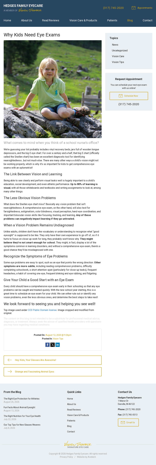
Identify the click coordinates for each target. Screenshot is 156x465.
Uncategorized (120, 50)
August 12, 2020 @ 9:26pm (58, 335)
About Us (26, 20)
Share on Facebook (47, 345)
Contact (147, 20)
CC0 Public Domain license (42, 310)
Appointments (144, 7)
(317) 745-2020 (113, 8)
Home (7, 20)
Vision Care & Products (83, 20)
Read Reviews (50, 20)
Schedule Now (131, 96)
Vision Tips (58, 338)
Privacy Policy (66, 457)
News (115, 44)
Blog (130, 20)
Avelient (92, 457)
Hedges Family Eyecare (77, 454)
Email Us (130, 422)
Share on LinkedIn (57, 345)
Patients (112, 20)
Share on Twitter (52, 345)
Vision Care (118, 56)
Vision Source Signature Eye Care (78, 444)
